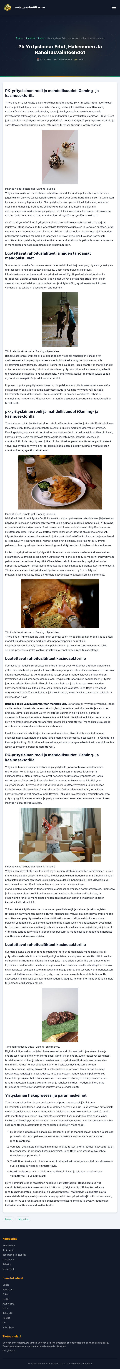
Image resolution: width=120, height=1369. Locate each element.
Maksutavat (8, 1259)
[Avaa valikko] (114, 7)
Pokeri (5, 1294)
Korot (5, 1308)
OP (4, 1322)
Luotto (5, 1299)
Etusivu (19, 38)
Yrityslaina (23, 1219)
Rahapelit (7, 1313)
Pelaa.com (7, 1289)
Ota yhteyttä (8, 1350)
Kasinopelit (8, 1250)
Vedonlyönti (8, 1269)
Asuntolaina (8, 1303)
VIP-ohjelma (8, 1327)
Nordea (6, 1317)
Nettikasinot (8, 1245)
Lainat (41, 38)
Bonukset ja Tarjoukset (14, 1254)
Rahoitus (30, 38)
